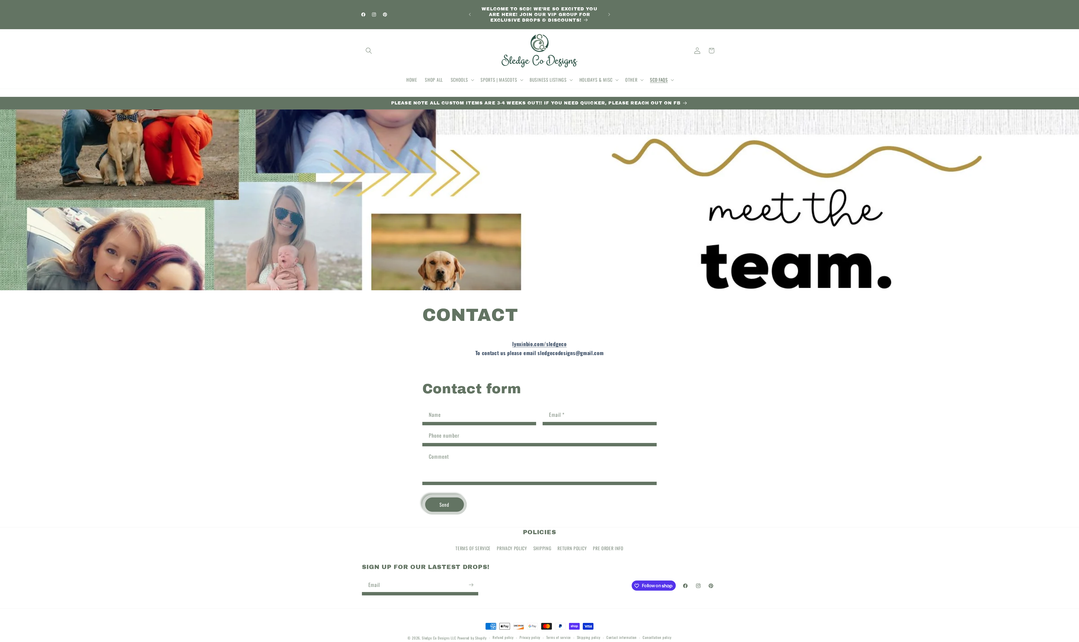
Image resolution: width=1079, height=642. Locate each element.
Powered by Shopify (472, 638)
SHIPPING (542, 548)
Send (444, 504)
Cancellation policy (657, 637)
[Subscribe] (471, 584)
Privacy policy (530, 637)
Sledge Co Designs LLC (439, 638)
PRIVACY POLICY (512, 548)
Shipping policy (588, 637)
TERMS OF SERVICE (473, 548)
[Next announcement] (609, 14)
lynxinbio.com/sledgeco (539, 344)
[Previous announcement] (470, 14)
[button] (369, 51)
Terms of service (558, 637)
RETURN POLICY (572, 548)
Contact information (621, 637)
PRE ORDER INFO (608, 548)
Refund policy (503, 637)
